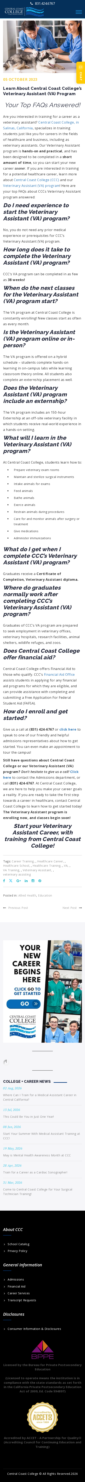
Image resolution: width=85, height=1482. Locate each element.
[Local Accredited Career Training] (24, 11)
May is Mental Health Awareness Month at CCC (37, 1155)
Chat (81, 76)
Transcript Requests (22, 1300)
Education (45, 895)
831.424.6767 (45, 3)
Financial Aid (17, 1286)
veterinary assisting (17, 874)
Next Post (70, 908)
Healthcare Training (47, 866)
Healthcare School (16, 866)
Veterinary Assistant (37, 870)
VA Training (11, 870)
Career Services (19, 1293)
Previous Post (18, 908)
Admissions (16, 1279)
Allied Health (27, 895)
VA (66, 866)
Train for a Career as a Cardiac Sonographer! (35, 1172)
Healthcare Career (50, 861)
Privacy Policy (17, 1251)
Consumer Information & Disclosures (34, 1329)
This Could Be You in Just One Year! (28, 1117)
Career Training (23, 861)
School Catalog (18, 1244)
